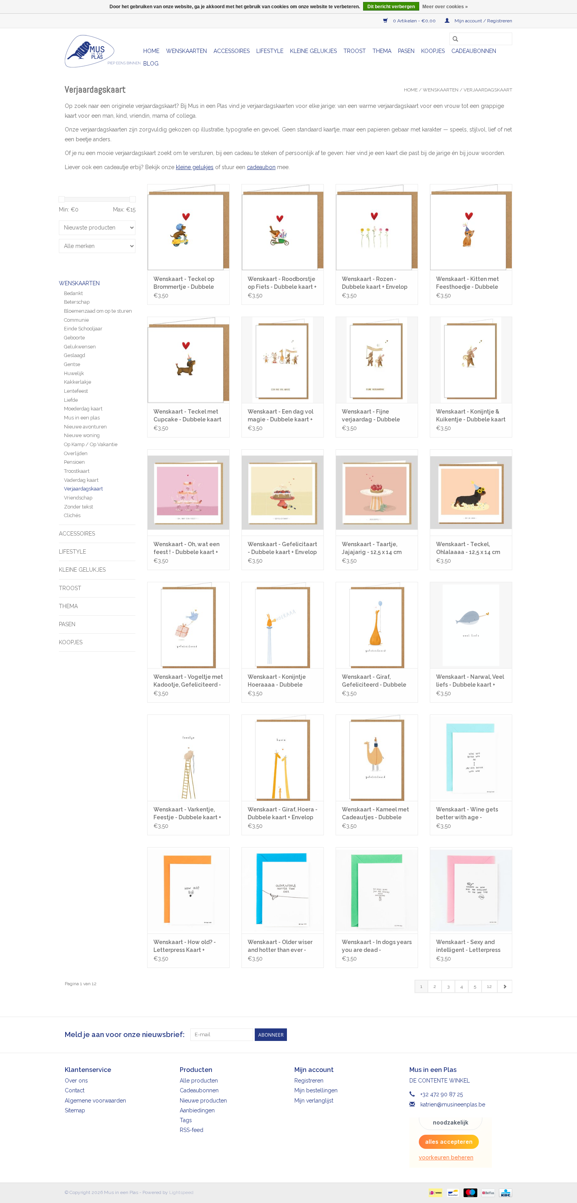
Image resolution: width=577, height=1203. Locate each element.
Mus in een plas (82, 418)
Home (151, 51)
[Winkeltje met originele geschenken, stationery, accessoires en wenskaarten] (103, 51)
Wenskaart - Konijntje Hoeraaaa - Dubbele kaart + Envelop (277, 681)
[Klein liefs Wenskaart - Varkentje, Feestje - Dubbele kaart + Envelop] (188, 758)
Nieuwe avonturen (85, 427)
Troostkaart (76, 471)
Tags (186, 1120)
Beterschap (76, 302)
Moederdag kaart (83, 409)
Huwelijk (74, 373)
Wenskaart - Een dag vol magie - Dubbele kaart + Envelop (280, 415)
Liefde (71, 400)
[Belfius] (487, 1192)
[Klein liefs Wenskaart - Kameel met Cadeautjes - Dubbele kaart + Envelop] (377, 758)
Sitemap (75, 1110)
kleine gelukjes (195, 167)
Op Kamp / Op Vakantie (90, 444)
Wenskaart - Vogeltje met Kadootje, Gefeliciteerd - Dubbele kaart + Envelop (188, 681)
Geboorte (74, 338)
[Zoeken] (455, 39)
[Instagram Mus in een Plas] (506, 1034)
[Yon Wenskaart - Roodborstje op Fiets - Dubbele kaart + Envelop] (282, 227)
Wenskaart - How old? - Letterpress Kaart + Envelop (184, 946)
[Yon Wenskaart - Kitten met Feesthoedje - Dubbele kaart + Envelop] (471, 227)
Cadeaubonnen (473, 51)
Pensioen (74, 462)
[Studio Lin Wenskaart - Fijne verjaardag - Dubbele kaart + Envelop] (377, 360)
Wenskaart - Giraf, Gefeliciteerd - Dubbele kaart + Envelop (374, 681)
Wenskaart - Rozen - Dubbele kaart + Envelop (374, 283)
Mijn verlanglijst (313, 1100)
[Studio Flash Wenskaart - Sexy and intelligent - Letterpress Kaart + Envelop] (471, 890)
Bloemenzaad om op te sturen (98, 311)
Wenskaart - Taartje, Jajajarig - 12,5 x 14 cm (372, 548)
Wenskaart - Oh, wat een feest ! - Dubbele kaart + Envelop (186, 548)
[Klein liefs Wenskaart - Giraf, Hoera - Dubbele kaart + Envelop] (282, 758)
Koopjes (433, 51)
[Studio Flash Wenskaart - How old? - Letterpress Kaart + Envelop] (188, 890)
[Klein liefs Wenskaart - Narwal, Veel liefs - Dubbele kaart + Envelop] (471, 625)
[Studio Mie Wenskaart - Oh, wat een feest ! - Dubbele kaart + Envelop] (188, 492)
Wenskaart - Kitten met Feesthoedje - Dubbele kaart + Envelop (467, 283)
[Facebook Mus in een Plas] (492, 1034)
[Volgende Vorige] (504, 986)
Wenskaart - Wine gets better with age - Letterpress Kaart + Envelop (467, 813)
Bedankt (73, 293)
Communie (76, 320)
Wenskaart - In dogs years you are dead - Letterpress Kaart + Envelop (377, 946)
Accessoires (232, 51)
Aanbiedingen (197, 1110)
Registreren (308, 1080)
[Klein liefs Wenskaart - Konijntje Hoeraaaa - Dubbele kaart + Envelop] (282, 625)
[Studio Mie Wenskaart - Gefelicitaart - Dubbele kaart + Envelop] (282, 492)
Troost (354, 51)
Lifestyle (269, 51)
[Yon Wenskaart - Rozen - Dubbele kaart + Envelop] (377, 227)
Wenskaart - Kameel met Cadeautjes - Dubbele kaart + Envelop (375, 813)
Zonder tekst (78, 507)
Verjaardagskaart (488, 90)
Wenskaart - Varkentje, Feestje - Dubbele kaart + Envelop (187, 813)
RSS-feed (191, 1130)
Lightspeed (181, 1192)
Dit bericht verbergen (391, 6)
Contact (74, 1090)
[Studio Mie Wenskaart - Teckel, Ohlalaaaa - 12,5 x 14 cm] (471, 492)
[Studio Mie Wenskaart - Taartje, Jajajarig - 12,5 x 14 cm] (377, 492)
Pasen (406, 51)
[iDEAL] (434, 1192)
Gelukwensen (80, 347)
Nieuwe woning (82, 435)
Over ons (76, 1080)
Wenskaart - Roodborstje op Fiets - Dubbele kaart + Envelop (282, 283)
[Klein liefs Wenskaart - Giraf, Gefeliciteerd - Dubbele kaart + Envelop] (377, 625)
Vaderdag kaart (81, 480)
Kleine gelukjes (313, 51)
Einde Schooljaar (83, 329)
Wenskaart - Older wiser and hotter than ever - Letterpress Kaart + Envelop (280, 946)
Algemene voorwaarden (95, 1100)
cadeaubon (261, 167)
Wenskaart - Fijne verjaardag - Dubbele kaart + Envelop (371, 415)
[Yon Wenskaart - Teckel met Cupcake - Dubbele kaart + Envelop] (188, 360)
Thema (381, 51)
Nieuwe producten (203, 1100)
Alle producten (199, 1080)
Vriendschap (78, 498)
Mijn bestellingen (316, 1090)
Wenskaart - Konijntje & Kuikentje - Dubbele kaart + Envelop (471, 415)
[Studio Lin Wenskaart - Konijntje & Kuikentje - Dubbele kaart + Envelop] (471, 360)
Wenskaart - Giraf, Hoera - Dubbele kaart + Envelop (283, 813)
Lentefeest (76, 391)
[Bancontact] (452, 1192)
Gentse (72, 364)
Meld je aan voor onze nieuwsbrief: (124, 1034)
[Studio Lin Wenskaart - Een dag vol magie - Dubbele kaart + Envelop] (282, 360)
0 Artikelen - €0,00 (414, 21)
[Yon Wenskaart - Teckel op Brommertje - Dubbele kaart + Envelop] (188, 227)
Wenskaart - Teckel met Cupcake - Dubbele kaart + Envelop (187, 415)
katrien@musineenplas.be (452, 1104)
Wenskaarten (186, 51)
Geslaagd (74, 355)
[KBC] (504, 1192)
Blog (151, 63)
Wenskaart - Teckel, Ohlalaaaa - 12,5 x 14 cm (468, 548)
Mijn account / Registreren (482, 21)
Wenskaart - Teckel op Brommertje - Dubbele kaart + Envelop (183, 283)
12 (489, 986)
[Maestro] (469, 1192)
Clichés (72, 515)
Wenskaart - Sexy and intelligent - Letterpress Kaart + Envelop (468, 946)
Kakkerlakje (77, 382)
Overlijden (76, 453)
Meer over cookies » (445, 6)
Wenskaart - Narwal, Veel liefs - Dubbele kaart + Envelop (470, 681)
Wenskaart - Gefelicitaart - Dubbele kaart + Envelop (282, 548)
